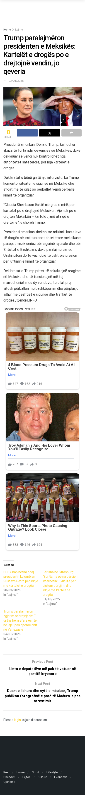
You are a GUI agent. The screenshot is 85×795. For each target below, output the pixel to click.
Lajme (19, 29)
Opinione (9, 781)
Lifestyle (52, 772)
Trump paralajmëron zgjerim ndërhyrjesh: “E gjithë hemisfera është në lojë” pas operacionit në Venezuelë (20, 620)
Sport (35, 772)
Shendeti (9, 777)
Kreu (6, 772)
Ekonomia (60, 777)
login (17, 720)
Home (7, 29)
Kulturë (42, 777)
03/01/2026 (16, 80)
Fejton (26, 777)
